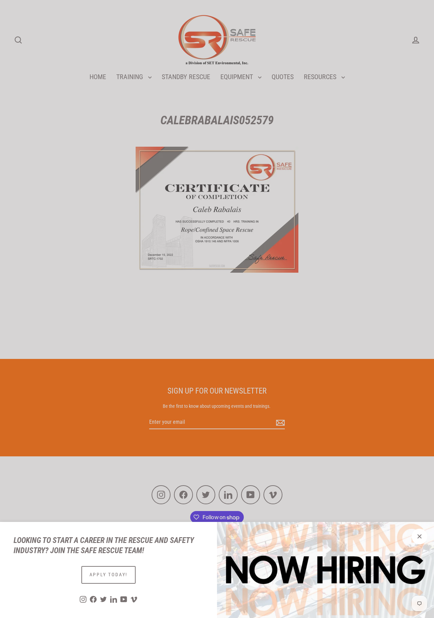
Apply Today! (109, 574)
